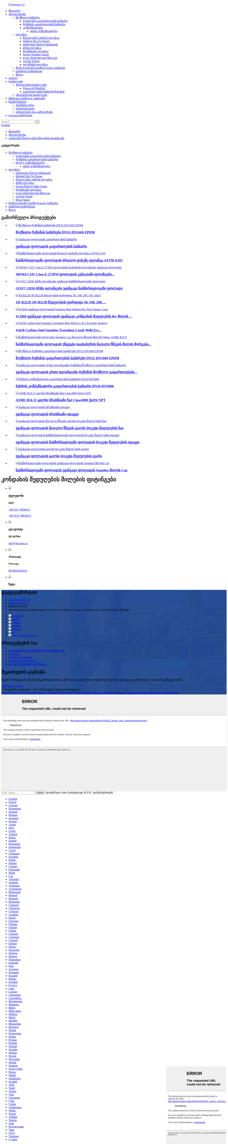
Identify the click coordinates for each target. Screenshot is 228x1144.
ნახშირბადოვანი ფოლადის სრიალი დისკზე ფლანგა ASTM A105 (69, 260)
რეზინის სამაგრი (115, 692)
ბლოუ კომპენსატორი (30, 162)
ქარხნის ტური (25, 105)
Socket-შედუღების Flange (31, 186)
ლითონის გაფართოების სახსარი (45, 20)
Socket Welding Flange (36, 54)
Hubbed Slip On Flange (36, 41)
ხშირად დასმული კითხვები (27, 98)
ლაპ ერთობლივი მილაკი (40, 57)
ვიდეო (13, 78)
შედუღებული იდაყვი (88, 692)
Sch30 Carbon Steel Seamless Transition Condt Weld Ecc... (59, 330)
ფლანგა (21, 34)
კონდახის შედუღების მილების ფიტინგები (36, 138)
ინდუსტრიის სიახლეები (31, 95)
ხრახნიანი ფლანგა (35, 51)
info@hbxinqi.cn (18, 543)
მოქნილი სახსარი (28, 17)
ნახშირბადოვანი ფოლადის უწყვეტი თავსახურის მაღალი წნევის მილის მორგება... (83, 344)
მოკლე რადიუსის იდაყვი (29, 692)
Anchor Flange (31, 61)
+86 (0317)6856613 (20, 515)
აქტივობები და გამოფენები (34, 112)
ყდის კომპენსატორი (43, 31)
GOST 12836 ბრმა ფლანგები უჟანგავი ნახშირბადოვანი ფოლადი (69, 288)
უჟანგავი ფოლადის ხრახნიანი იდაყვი (47, 414)
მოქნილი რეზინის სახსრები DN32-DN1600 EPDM (55, 232)
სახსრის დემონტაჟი (29, 71)
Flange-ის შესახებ (34, 88)
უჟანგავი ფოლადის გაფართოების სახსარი (51, 246)
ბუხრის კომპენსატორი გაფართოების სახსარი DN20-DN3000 (65, 386)
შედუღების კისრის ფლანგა (41, 37)
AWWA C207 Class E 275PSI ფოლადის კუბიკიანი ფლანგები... (65, 274)
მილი (19, 74)
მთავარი (14, 10)
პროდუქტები (17, 14)
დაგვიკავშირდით (20, 115)
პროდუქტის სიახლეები (31, 84)
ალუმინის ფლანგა (35, 64)
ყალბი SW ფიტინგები (23, 660)
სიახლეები (16, 81)
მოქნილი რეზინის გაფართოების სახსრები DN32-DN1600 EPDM (67, 358)
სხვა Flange (23, 199)
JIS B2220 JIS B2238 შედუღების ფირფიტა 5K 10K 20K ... (61, 302)
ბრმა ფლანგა (32, 47)
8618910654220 (18, 570)
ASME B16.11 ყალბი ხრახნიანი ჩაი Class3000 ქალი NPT (61, 400)
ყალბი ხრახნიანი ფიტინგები (28, 664)
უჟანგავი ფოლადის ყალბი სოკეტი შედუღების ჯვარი (59, 456)
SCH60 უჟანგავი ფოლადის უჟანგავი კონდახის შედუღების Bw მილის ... (74, 316)
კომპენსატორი (33, 27)
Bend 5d (6, 692)
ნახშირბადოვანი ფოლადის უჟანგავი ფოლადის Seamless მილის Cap (72, 470)
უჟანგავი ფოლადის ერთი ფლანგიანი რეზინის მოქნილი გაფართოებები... (76, 372)
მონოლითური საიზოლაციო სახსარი (40, 67)
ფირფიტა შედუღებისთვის (40, 44)
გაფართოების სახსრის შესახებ (43, 91)
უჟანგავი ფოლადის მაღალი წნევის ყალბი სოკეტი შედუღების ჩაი (70, 428)
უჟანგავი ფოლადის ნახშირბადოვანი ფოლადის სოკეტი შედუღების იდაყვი (77, 442)
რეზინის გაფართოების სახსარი (44, 24)
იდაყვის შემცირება (60, 692)
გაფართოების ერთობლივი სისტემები (153, 692)
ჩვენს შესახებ (17, 101)
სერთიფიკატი (25, 108)
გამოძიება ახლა (12, 685)
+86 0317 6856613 (19, 509)
